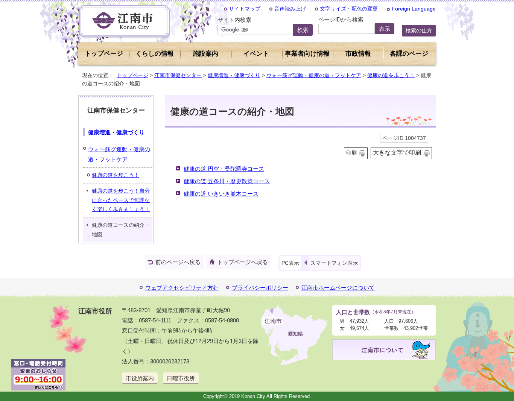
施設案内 (205, 53)
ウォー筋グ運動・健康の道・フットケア (313, 75)
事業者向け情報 (307, 53)
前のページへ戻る (178, 262)
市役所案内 (140, 378)
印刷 (351, 153)
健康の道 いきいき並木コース (221, 193)
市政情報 (358, 53)
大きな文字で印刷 (397, 152)
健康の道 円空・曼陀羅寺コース (224, 169)
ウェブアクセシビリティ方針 (182, 287)
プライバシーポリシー (260, 287)
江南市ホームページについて (338, 287)
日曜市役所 (181, 378)
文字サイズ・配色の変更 (349, 9)
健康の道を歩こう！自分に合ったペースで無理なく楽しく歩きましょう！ (121, 200)
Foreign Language (414, 9)
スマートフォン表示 (334, 263)
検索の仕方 (419, 30)
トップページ (104, 53)
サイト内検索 (234, 20)
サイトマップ (244, 9)
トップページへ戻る (242, 262)
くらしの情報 (154, 53)
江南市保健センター (178, 75)
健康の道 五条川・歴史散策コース (227, 181)
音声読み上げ (290, 9)
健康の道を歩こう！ (391, 75)
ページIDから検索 (340, 19)
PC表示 (290, 263)
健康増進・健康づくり (234, 75)
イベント (256, 53)
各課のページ (409, 53)
